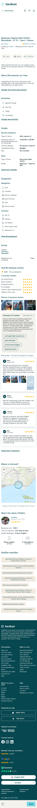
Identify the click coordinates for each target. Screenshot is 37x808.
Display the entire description (14, 90)
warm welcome (10, 340)
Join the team (6, 652)
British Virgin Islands (8, 699)
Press (3, 669)
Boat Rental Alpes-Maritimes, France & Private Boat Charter (18, 579)
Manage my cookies (27, 693)
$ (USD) (18, 782)
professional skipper (12, 345)
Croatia (3, 688)
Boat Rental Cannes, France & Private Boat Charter (18, 567)
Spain (3, 692)
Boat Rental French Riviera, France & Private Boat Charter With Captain (18, 591)
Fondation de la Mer (8, 672)
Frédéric (11, 46)
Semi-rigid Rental (26, 652)
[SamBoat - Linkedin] (12, 742)
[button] (4, 469)
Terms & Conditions (7, 791)
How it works (24, 688)
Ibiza (3, 694)
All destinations (6, 701)
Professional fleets (8, 661)
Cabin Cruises (24, 667)
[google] (5, 759)
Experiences (5, 674)
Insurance (4, 657)
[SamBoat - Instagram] (7, 742)
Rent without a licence (28, 665)
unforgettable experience (14, 336)
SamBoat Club (6, 665)
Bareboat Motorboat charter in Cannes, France (18, 610)
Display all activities (9, 119)
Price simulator (6, 659)
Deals (22, 669)
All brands (23, 672)
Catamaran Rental (26, 659)
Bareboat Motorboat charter (13, 604)
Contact (23, 690)
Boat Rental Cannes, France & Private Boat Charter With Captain (18, 598)
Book (31, 804)
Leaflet (33, 502)
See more (4, 253)
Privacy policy (24, 789)
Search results (8, 10)
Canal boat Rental (26, 663)
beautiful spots (10, 349)
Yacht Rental (24, 654)
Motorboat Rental (26, 650)
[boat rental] (9, 4)
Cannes (5, 44)
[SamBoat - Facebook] (3, 742)
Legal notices (5, 789)
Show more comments (10, 450)
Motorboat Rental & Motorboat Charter (17, 573)
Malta (3, 697)
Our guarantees (7, 654)
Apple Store (20, 712)
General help (24, 686)
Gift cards (5, 663)
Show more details (9, 170)
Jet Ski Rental (25, 661)
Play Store (20, 718)
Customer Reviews (7, 667)
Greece (3, 690)
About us (4, 650)
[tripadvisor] (7, 767)
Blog (2, 676)
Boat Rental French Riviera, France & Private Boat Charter (18, 560)
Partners (23, 791)
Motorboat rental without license (15, 585)
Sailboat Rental (25, 657)
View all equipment (9, 236)
